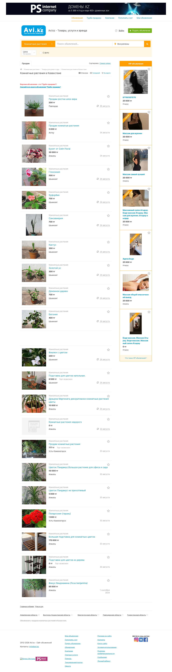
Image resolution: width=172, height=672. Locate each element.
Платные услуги (71, 655)
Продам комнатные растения (64, 444)
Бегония (53, 314)
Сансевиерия (56, 218)
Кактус (52, 244)
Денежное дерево (58, 291)
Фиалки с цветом (58, 352)
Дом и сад (39, 606)
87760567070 (129, 97)
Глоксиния (54, 172)
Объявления (77, 18)
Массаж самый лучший (134, 174)
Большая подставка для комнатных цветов (72, 536)
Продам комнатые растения (64, 125)
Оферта (68, 666)
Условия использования (107, 647)
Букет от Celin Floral (59, 148)
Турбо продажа (94, 18)
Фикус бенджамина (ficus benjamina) (68, 583)
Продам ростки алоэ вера (63, 99)
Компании (109, 18)
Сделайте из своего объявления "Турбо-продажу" (40, 87)
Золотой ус (55, 268)
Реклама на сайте (105, 636)
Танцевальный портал (74, 662)
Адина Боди (128, 259)
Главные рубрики (27, 606)
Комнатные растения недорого (65, 422)
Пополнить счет (125, 18)
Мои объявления (144, 18)
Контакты (101, 640)
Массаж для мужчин (132, 133)
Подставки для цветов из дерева (66, 560)
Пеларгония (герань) (60, 513)
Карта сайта (102, 643)
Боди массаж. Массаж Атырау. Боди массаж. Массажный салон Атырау (135, 340)
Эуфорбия (54, 195)
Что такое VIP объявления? (135, 358)
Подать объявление (72, 643)
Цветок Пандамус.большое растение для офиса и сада (78, 467)
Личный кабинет (104, 661)
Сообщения (102, 657)
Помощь (68, 659)
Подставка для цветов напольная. (67, 375)
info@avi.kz (34, 646)
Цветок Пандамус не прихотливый (67, 490)
